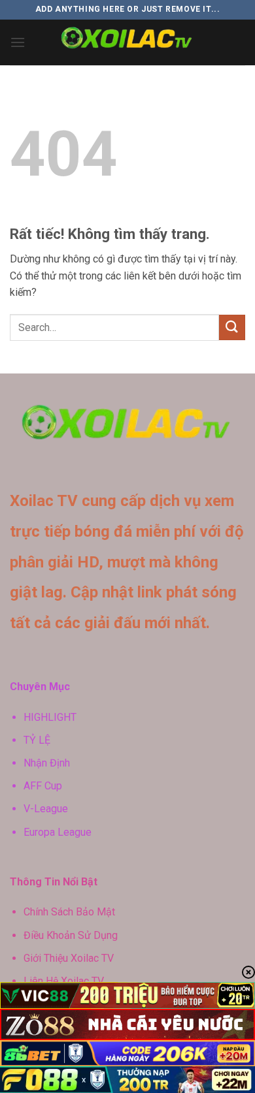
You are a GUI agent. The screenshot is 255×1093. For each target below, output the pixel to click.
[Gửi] (232, 327)
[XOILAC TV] (128, 42)
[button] (18, 42)
